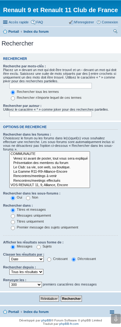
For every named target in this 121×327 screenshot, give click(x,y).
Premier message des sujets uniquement (47, 227)
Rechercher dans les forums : (27, 134)
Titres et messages (31, 209)
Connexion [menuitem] (110, 22)
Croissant (60, 259)
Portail (13, 31)
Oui (19, 197)
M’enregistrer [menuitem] (84, 22)
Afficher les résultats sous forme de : (33, 242)
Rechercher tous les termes (37, 92)
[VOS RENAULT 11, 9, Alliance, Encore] (49, 185)
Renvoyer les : (14, 280)
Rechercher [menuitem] (115, 32)
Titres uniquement (30, 221)
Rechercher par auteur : (22, 106)
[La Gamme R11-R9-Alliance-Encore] (49, 172)
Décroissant (86, 259)
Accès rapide (19, 22)
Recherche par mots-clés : (24, 66)
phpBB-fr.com (68, 323)
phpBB (46, 320)
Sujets (47, 246)
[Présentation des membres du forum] (49, 163)
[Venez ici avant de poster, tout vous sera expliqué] (49, 158)
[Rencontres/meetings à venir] (49, 176)
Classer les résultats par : (23, 254)
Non (34, 197)
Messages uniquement (33, 215)
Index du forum (36, 312)
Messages (24, 246)
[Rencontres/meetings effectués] (49, 181)
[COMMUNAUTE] (49, 154)
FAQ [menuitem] (39, 22)
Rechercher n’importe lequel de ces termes (49, 97)
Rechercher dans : (18, 205)
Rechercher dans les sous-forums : (31, 193)
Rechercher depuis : (19, 267)
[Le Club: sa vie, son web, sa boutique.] (49, 167)
